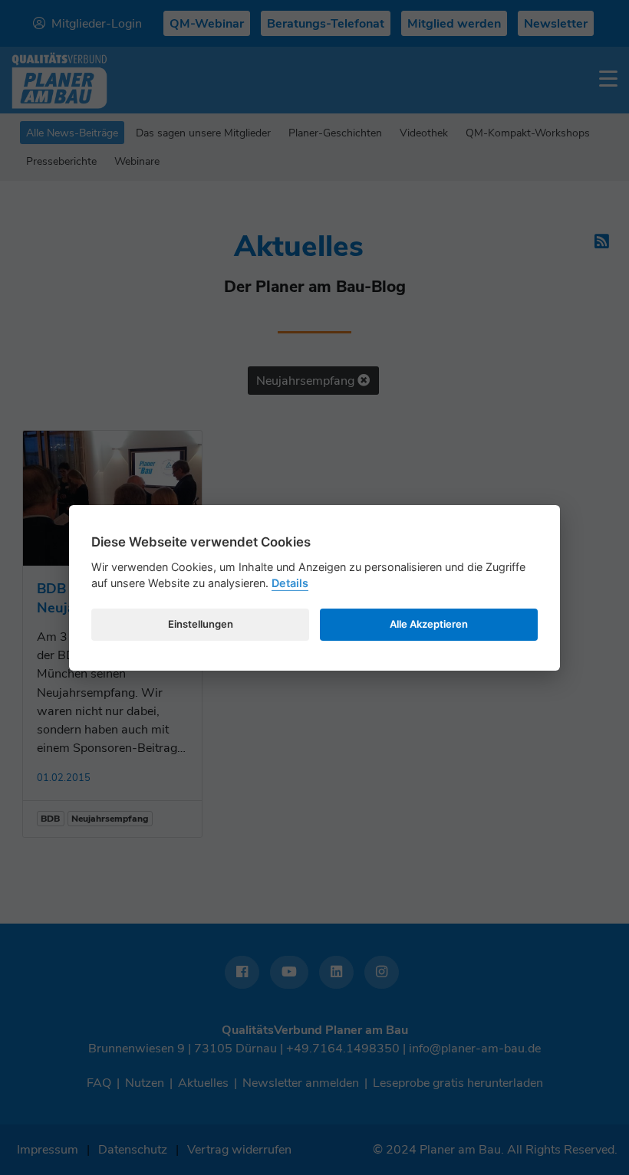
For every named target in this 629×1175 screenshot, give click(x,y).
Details (290, 582)
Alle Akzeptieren (429, 624)
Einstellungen (200, 624)
